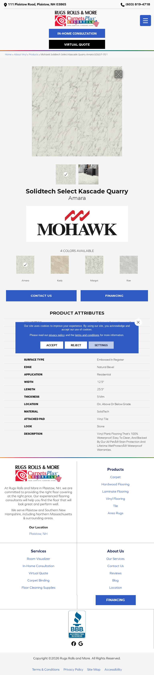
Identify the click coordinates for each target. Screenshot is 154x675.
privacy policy (57, 334)
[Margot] (94, 265)
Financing (114, 296)
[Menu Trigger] (145, 20)
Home (8, 54)
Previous (29, 172)
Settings (101, 345)
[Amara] (25, 265)
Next (125, 172)
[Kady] (60, 265)
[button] (77, 33)
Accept (51, 345)
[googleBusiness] (81, 643)
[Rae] (128, 265)
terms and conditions (87, 334)
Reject (76, 345)
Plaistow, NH (38, 533)
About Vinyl (20, 54)
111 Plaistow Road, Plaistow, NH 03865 (37, 4)
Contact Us (41, 296)
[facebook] (74, 643)
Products (33, 54)
